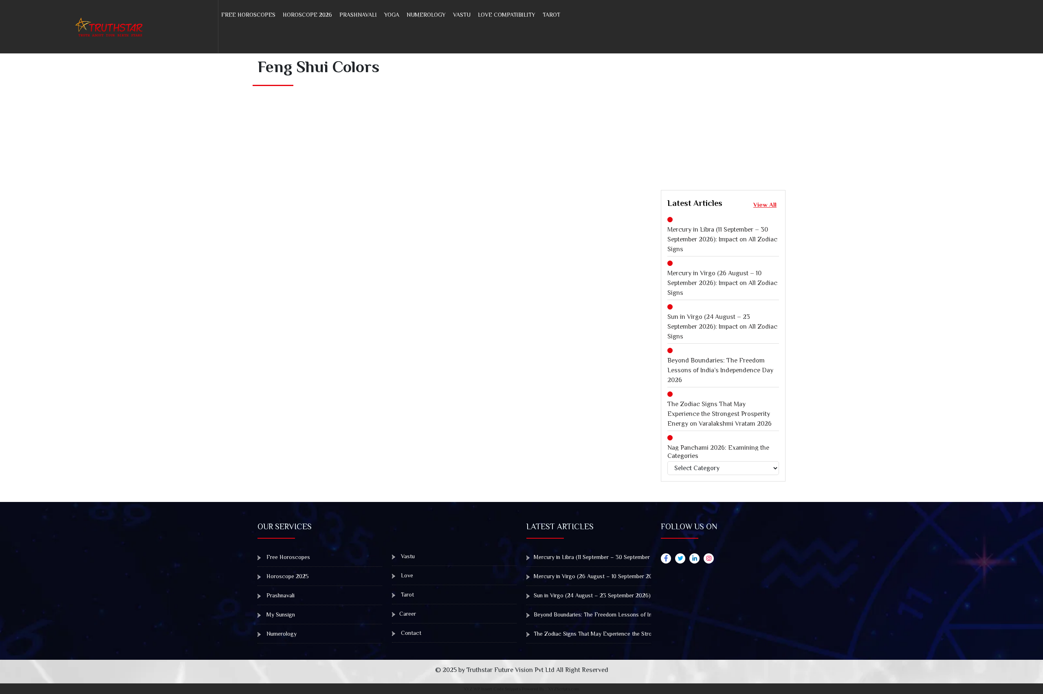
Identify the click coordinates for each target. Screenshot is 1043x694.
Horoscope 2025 (287, 576)
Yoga (391, 14)
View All (765, 204)
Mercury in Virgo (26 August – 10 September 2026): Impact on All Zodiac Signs (722, 283)
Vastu (462, 14)
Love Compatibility (506, 14)
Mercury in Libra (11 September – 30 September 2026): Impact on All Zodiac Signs (722, 239)
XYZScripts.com (563, 688)
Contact (410, 633)
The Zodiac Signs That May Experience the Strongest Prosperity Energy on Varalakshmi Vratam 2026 (719, 413)
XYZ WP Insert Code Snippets (492, 688)
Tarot (551, 14)
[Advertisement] (852, 117)
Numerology (426, 14)
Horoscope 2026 (307, 14)
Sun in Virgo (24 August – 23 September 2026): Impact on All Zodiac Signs (722, 326)
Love (406, 575)
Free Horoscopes (248, 14)
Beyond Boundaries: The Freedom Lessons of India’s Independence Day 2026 (720, 370)
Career (407, 613)
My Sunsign (280, 614)
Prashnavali (358, 14)
